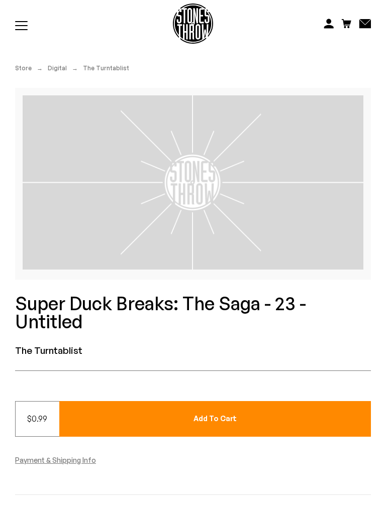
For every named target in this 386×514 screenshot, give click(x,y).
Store (23, 68)
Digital (57, 68)
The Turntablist (106, 68)
